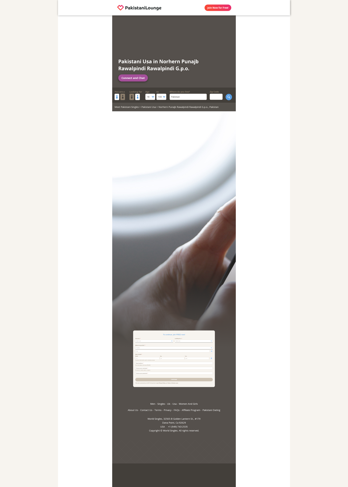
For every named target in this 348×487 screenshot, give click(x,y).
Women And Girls (188, 403)
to (157, 91)
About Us (133, 410)
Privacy (167, 410)
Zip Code (214, 91)
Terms (157, 410)
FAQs (176, 410)
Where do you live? (180, 91)
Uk (168, 403)
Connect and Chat (133, 78)
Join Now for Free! (217, 7)
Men (152, 403)
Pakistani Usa (148, 107)
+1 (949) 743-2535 (178, 426)
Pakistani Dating (211, 410)
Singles (161, 403)
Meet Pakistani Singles (127, 107)
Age (147, 91)
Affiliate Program (191, 410)
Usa (174, 403)
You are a (120, 91)
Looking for (135, 91)
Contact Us (146, 410)
